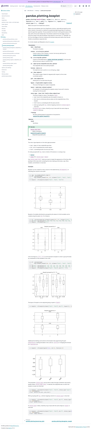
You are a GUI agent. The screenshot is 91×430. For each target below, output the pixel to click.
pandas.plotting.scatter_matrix (10, 63)
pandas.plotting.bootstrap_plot (10, 43)
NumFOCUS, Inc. (15, 425)
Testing (3, 71)
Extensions (4, 69)
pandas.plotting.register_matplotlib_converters (12, 60)
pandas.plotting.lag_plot (8, 51)
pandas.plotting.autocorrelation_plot (11, 41)
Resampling (4, 32)
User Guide (22, 6)
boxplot (52, 42)
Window (3, 28)
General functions (6, 16)
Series (3, 18)
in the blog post (57, 1)
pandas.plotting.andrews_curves (10, 39)
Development (37, 6)
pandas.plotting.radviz (8, 57)
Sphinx (10, 428)
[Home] (25, 10)
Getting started (14, 6)
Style (3, 35)
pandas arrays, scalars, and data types (10, 22)
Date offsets (4, 26)
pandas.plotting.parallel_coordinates (11, 53)
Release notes (44, 6)
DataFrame (4, 20)
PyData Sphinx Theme (80, 427)
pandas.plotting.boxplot (8, 45)
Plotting (3, 37)
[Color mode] (80, 6)
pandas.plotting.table (8, 65)
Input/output (5, 13)
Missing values (5, 74)
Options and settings (6, 67)
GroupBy (4, 30)
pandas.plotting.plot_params (9, 55)
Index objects (5, 24)
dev (75, 6)
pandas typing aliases (7, 76)
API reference (29, 6)
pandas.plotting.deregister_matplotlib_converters (12, 48)
